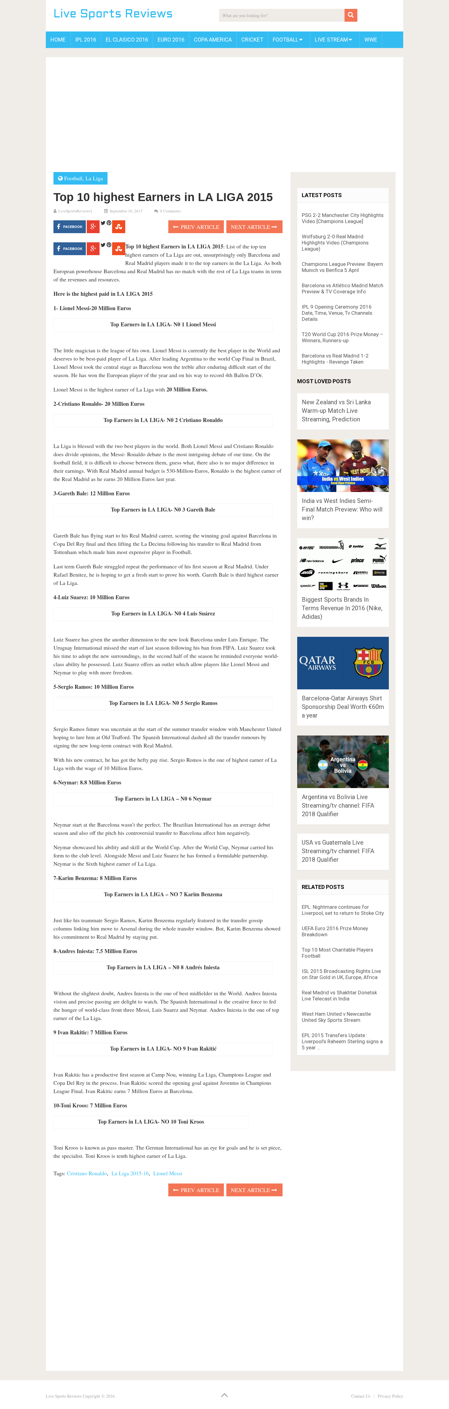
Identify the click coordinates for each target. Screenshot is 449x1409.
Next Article (251, 226)
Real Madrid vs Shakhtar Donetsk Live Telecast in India (339, 995)
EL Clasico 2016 (127, 39)
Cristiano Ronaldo (87, 1173)
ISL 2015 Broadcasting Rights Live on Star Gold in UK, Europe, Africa (341, 974)
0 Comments (170, 211)
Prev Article (199, 226)
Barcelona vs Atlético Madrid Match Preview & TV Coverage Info (342, 288)
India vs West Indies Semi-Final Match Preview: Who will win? (342, 509)
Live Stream (331, 39)
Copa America (213, 39)
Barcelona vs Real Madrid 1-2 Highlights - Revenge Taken (335, 359)
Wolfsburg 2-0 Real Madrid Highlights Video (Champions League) (335, 242)
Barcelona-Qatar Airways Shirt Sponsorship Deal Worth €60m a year (343, 707)
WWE (370, 39)
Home (58, 39)
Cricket (252, 39)
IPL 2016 (85, 39)
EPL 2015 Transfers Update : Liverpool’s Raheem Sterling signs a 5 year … (342, 1041)
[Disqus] (168, 1281)
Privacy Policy (390, 1396)
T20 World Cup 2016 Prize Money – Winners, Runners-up (342, 337)
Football (285, 39)
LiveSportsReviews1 (75, 211)
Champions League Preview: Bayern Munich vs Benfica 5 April (342, 267)
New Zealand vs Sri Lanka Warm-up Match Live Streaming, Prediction (336, 410)
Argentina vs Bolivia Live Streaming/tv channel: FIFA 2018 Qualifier (338, 805)
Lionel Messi (167, 1173)
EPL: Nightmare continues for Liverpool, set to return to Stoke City (343, 910)
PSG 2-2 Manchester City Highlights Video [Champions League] (343, 218)
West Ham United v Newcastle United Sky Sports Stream (336, 1017)
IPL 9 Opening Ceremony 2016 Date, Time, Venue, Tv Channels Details (337, 313)
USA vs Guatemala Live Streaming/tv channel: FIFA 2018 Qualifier (338, 851)
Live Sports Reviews (113, 14)
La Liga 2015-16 (130, 1173)
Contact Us (360, 1396)
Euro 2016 (171, 39)
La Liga (94, 178)
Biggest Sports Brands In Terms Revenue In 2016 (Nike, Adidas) (342, 608)
